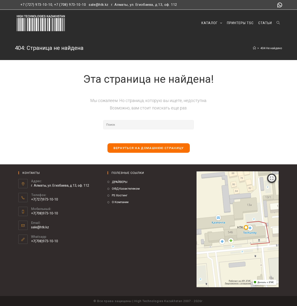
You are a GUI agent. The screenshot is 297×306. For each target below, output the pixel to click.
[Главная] (254, 48)
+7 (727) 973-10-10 (36, 5)
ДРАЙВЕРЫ (119, 182)
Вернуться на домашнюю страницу (148, 148)
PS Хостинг (119, 195)
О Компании (120, 202)
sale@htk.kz (98, 5)
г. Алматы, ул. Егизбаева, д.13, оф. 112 (144, 5)
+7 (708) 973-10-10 (70, 5)
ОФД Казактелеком (126, 188)
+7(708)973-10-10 (44, 241)
